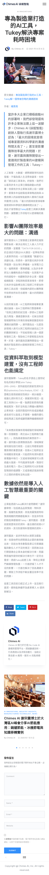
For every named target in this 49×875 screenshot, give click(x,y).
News (34, 714)
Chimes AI (19, 49)
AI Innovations (24, 11)
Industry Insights (27, 711)
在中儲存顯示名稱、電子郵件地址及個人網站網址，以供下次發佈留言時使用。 (24, 840)
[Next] (44, 710)
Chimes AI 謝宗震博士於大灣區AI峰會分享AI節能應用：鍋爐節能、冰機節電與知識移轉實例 (24, 725)
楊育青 (14, 106)
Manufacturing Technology (17, 714)
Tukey (23, 209)
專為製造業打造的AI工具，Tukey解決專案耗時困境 (24, 29)
